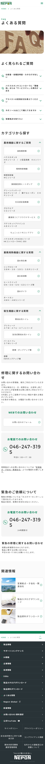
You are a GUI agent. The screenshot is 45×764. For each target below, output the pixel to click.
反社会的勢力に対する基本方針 (11, 737)
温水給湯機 (22, 276)
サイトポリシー (11, 728)
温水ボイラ (22, 291)
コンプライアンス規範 (33, 737)
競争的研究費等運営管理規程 (11, 746)
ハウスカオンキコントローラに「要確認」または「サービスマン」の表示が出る (22, 88)
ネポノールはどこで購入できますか (21, 110)
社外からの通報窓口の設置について (33, 746)
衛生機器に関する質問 (16, 310)
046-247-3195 (25, 449)
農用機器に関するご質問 (17, 142)
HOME (3, 9)
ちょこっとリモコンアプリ (21, 232)
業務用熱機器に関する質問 (19, 252)
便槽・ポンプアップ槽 (22, 350)
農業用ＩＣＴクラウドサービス (21, 217)
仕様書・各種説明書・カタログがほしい (22, 75)
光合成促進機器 (22, 202)
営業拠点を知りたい (14, 119)
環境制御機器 (22, 169)
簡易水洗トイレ (22, 319)
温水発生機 (22, 260)
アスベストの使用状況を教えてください (22, 100)
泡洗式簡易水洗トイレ (22, 334)
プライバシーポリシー (33, 728)
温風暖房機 (22, 151)
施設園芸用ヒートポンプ (21, 184)
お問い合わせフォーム (22, 422)
